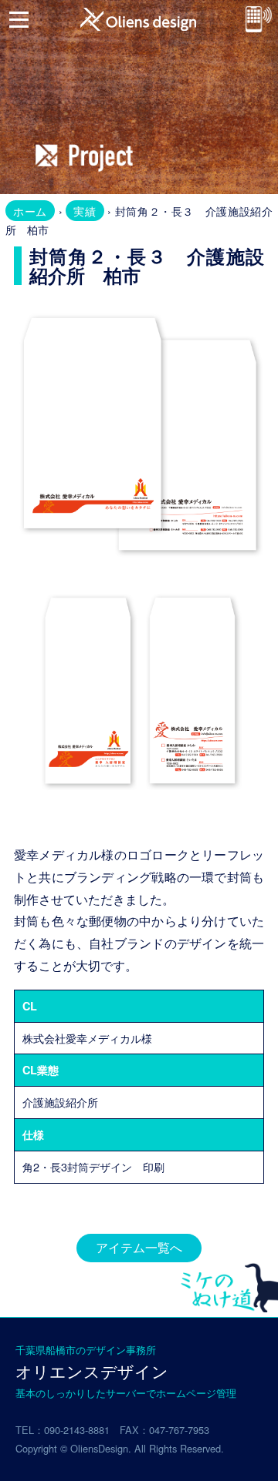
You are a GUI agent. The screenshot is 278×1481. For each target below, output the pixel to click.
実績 (84, 211)
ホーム (30, 211)
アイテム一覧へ (139, 1247)
